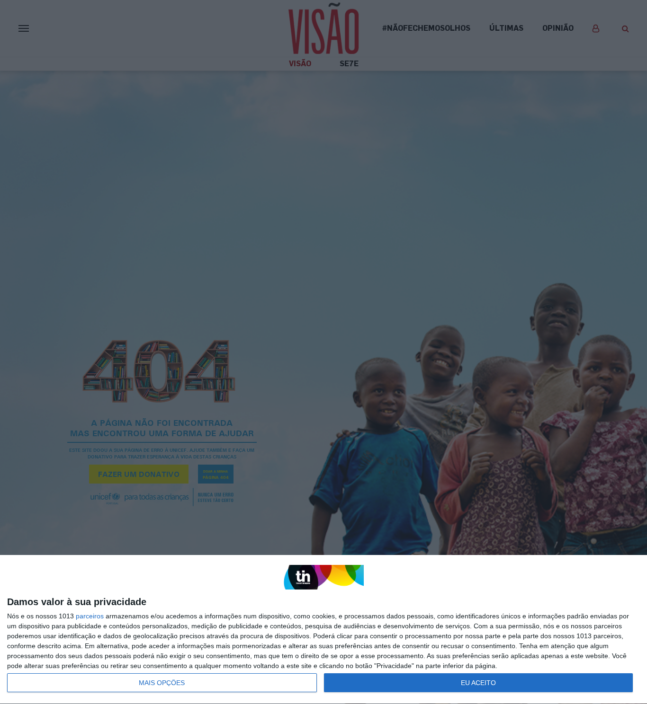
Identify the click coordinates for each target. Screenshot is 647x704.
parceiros (90, 616)
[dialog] (323, 629)
